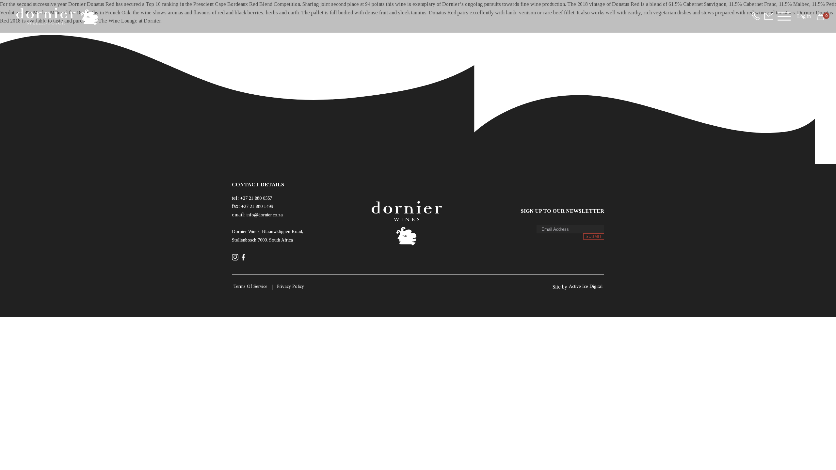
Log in (804, 16)
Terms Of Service (250, 286)
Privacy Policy (290, 286)
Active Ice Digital (586, 286)
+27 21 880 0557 (256, 198)
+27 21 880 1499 (257, 206)
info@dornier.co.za (265, 214)
